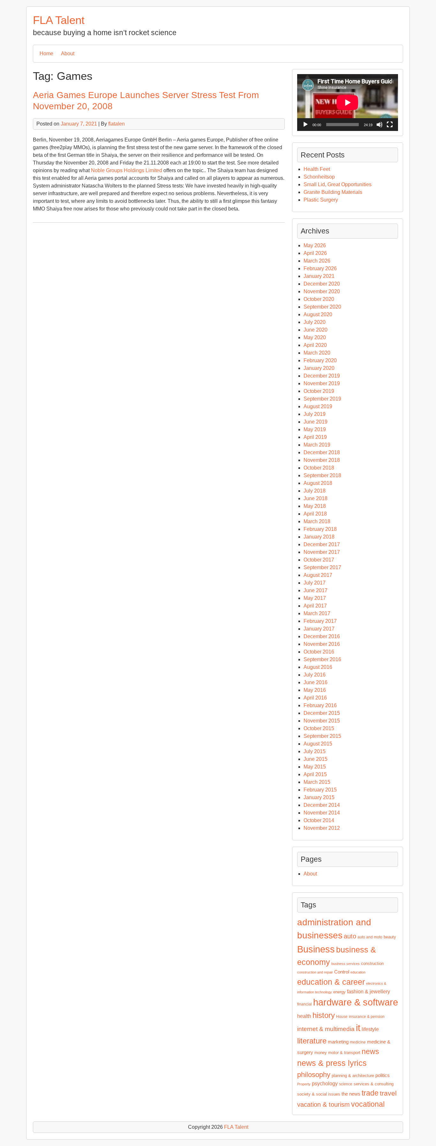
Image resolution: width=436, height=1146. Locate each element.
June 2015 (315, 759)
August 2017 (318, 575)
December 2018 (322, 452)
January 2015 (319, 797)
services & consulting (374, 1083)
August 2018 (318, 483)
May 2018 (315, 506)
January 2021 (319, 276)
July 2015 (315, 751)
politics (382, 1075)
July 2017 (315, 582)
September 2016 (322, 659)
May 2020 (315, 337)
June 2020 (315, 329)
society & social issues (318, 1094)
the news (351, 1093)
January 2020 (319, 368)
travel (388, 1093)
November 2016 (322, 644)
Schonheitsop (319, 177)
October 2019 (319, 391)
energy (339, 991)
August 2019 (318, 406)
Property (304, 1084)
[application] (347, 102)
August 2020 (318, 314)
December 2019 (322, 375)
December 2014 (322, 805)
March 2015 (317, 782)
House (342, 1016)
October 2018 (319, 467)
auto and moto (369, 937)
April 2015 (315, 774)
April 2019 (315, 437)
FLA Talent (59, 20)
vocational (368, 1104)
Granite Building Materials (333, 192)
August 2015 (318, 743)
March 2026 (317, 261)
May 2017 (315, 598)
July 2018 (315, 490)
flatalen (116, 123)
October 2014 (319, 820)
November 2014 (322, 812)
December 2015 (322, 713)
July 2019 (315, 414)
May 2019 (315, 429)
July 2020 (315, 322)
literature (312, 1040)
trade (370, 1093)
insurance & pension (367, 1016)
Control (341, 971)
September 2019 (322, 398)
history (323, 1015)
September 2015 (322, 736)
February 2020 (320, 360)
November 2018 (322, 460)
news (370, 1052)
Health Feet (317, 169)
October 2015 (319, 728)
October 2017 (319, 559)
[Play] (305, 124)
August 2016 (318, 667)
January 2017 (319, 628)
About (67, 53)
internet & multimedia (326, 1029)
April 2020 (315, 345)
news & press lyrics (332, 1062)
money (320, 1052)
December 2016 (322, 636)
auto (350, 936)
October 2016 (319, 651)
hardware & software (355, 1002)
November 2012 (322, 828)
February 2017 (320, 621)
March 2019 (317, 444)
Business (316, 949)
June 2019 (315, 421)
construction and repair (315, 972)
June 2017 (315, 590)
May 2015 (315, 766)
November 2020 (322, 291)
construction (372, 963)
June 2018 (315, 498)
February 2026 (320, 268)
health (304, 1016)
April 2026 (315, 253)
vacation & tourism (323, 1104)
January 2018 (319, 536)
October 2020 (319, 299)
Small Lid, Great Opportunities (338, 184)
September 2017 (322, 567)
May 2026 (315, 245)
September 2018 (322, 475)
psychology (325, 1083)
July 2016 (315, 674)
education (357, 972)
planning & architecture (353, 1075)
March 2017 (317, 613)
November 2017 (322, 552)
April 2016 (315, 697)
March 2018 (317, 521)
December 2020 (322, 283)
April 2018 (315, 513)
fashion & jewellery (368, 991)
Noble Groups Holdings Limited (126, 170)
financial (304, 1004)
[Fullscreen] (390, 124)
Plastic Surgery (321, 199)
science (345, 1084)
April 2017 (315, 605)
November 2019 (322, 383)
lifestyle (370, 1029)
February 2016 (320, 705)
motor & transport (344, 1052)
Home (46, 53)
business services (345, 964)
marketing (338, 1041)
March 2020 (317, 352)
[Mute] (379, 124)
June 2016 (315, 682)
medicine (358, 1042)
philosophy (313, 1075)
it (358, 1028)
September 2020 (322, 306)
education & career (331, 981)
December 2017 (322, 544)
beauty (390, 937)
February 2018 (320, 529)
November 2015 (322, 720)
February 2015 (320, 789)
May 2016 (315, 690)
